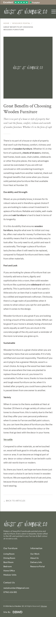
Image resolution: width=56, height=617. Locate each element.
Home (6, 23)
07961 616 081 (10, 592)
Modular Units (9, 575)
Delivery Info (36, 562)
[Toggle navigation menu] (53, 11)
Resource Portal (21, 23)
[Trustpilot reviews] (21, 2)
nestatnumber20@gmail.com (16, 588)
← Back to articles (14, 501)
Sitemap (44, 606)
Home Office (9, 570)
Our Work (34, 554)
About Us (34, 558)
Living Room (9, 554)
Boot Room (8, 562)
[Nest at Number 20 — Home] (25, 11)
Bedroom (7, 566)
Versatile (8, 439)
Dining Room (9, 558)
